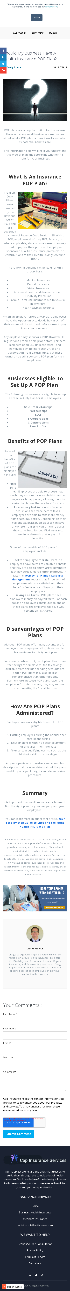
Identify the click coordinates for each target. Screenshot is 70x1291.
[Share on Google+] (3, 70)
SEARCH (53, 33)
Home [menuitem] (35, 1206)
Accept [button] (37, 17)
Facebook (30, 981)
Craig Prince (14, 67)
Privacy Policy (51, 6)
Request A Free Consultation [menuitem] (35, 1244)
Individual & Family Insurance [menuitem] (35, 1225)
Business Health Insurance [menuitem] (35, 1212)
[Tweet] (3, 64)
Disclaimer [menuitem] (35, 1263)
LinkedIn (35, 981)
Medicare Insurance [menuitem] (35, 1219)
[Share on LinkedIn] (3, 57)
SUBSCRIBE (37, 33)
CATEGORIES (20, 33)
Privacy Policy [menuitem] (35, 1250)
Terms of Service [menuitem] (35, 1257)
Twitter (40, 981)
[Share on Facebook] (3, 51)
